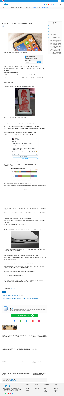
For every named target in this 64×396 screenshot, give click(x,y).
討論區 (27, 7)
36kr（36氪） (13, 288)
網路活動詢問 (56, 390)
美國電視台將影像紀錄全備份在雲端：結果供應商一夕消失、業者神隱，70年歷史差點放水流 (20, 298)
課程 (30, 7)
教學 (18, 7)
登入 (58, 4)
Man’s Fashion (46, 388)
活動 (23, 7)
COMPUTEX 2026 (45, 7)
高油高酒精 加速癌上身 (36, 348)
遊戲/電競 (13, 7)
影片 (21, 7)
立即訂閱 (38, 62)
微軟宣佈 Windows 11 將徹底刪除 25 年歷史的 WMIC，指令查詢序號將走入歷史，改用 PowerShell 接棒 (55, 32)
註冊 (61, 4)
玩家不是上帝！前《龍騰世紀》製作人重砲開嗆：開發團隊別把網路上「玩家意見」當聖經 (55, 44)
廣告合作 (27, 388)
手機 (9, 7)
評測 (16, 7)
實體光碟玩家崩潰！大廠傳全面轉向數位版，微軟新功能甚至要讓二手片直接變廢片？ (55, 53)
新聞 (3, 7)
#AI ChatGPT (34, 7)
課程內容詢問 (56, 388)
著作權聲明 (37, 388)
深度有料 (38, 7)
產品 (6, 7)
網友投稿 (55, 391)
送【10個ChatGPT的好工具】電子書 (23, 315)
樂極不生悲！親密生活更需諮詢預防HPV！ (11, 295)
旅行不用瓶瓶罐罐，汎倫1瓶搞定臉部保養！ (23, 373)
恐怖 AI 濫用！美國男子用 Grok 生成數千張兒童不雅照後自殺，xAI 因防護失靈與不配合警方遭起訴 (40, 336)
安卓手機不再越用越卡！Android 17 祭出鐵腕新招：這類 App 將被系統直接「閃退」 (55, 35)
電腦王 (45, 391)
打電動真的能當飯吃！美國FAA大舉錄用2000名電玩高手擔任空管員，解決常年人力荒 (55, 29)
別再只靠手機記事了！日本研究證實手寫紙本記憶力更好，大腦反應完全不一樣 (55, 26)
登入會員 (11, 379)
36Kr (10, 308)
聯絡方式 (27, 390)
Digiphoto (46, 390)
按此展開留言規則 (13, 380)
